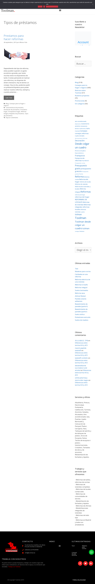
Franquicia (80, 155)
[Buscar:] (83, 64)
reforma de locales (85, 182)
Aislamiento (78, 124)
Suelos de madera (81, 320)
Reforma (79, 176)
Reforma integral (81, 287)
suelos (83, 212)
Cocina (77, 131)
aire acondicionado (80, 121)
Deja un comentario (12, 117)
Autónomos (83, 128)
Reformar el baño (81, 285)
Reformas (86, 191)
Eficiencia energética (80, 151)
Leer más (9, 98)
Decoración (80, 140)
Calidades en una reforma (75, 554)
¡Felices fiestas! (80, 296)
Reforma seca (80, 293)
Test (76, 269)
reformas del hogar (82, 197)
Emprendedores (79, 153)
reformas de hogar (80, 195)
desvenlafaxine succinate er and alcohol (81, 367)
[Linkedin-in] (91, 563)
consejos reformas (82, 133)
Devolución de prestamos (12, 109)
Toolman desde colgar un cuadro (83, 225)
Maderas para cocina (83, 271)
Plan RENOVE (85, 160)
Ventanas (81, 231)
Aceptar (40, 6)
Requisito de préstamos (16, 113)
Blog (7, 103)
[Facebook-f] (80, 563)
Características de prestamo (14, 107)
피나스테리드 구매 (81, 340)
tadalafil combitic (81, 358)
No (44, 6)
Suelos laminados (81, 290)
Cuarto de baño (79, 136)
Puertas (81, 174)
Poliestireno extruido (82, 317)
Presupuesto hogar (14, 111)
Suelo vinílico (80, 314)
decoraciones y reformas (81, 138)
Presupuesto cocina (80, 163)
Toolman (80, 218)
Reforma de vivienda (81, 184)
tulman (85, 228)
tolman (78, 214)
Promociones (80, 101)
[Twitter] (85, 563)
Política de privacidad (79, 580)
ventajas (77, 231)
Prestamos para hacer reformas (14, 37)
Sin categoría (80, 104)
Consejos (83, 131)
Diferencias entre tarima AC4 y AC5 (83, 372)
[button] (60, 10)
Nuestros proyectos (82, 96)
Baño (88, 128)
